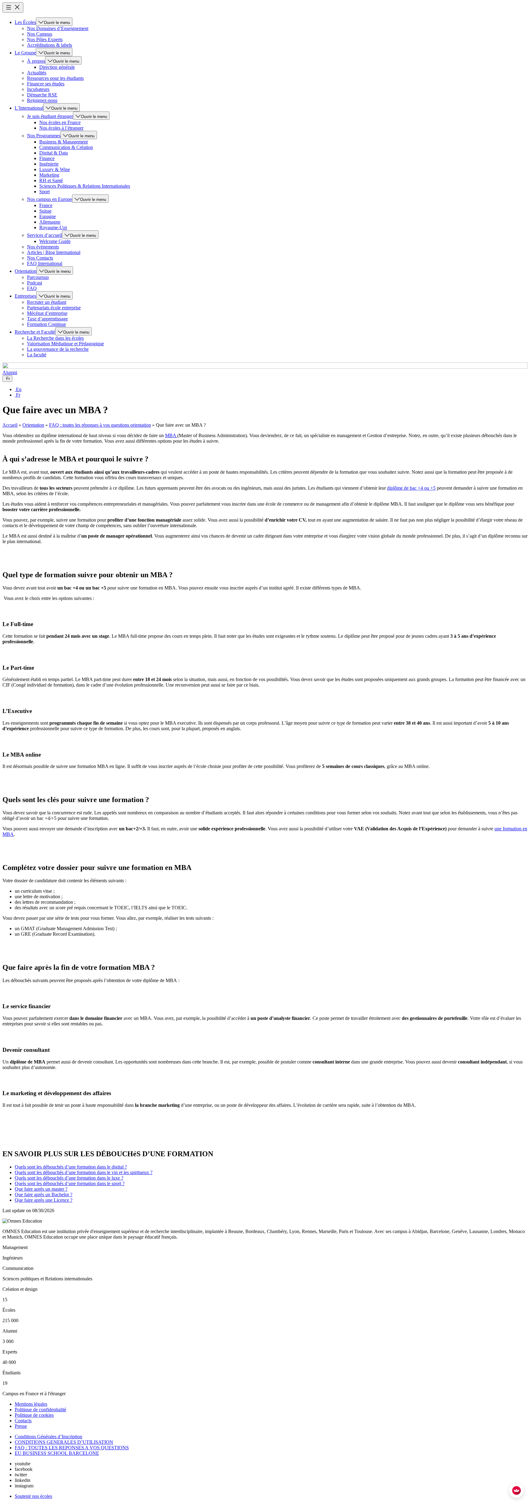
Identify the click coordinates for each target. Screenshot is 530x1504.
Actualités (36, 72)
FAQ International (44, 263)
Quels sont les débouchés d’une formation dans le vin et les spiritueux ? (83, 1172)
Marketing (49, 175)
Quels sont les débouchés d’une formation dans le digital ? (71, 1166)
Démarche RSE (42, 94)
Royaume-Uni (53, 227)
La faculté (36, 354)
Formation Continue (46, 324)
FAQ (32, 288)
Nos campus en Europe (49, 199)
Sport (44, 191)
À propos (36, 61)
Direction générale (57, 67)
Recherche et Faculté (35, 332)
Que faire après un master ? (41, 1189)
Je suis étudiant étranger (50, 116)
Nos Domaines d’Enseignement (57, 28)
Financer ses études (45, 83)
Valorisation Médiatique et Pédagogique (65, 343)
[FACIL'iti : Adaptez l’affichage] (516, 1490)
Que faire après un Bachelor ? (43, 1194)
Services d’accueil (44, 235)
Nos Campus (39, 34)
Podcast (34, 282)
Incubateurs (38, 89)
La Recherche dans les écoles (55, 338)
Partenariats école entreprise (54, 307)
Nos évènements (43, 246)
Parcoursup (38, 277)
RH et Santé (51, 180)
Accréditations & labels (49, 45)
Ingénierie (49, 163)
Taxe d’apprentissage (47, 318)
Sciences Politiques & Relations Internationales (84, 186)
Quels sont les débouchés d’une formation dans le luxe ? (69, 1178)
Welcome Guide (55, 241)
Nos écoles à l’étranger (61, 128)
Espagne (47, 216)
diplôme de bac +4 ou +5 (411, 488)
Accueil (9, 425)
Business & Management (63, 141)
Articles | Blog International (53, 252)
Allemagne (49, 222)
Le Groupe (25, 52)
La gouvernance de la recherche (58, 349)
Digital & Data (53, 152)
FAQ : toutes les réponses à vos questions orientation (100, 425)
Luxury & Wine (54, 169)
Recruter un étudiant (46, 302)
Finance (47, 158)
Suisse (45, 210)
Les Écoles (25, 22)
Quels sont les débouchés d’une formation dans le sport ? (70, 1183)
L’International (29, 108)
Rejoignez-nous (42, 100)
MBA (171, 435)
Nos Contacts (40, 257)
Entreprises (25, 296)
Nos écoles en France (60, 122)
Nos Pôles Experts (45, 39)
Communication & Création (66, 147)
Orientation (25, 271)
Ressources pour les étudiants (55, 78)
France (45, 205)
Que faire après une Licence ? (43, 1200)
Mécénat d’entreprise (47, 313)
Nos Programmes (43, 135)
